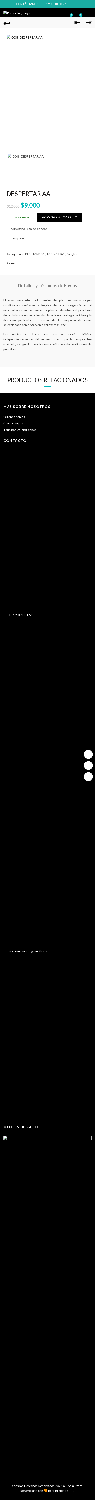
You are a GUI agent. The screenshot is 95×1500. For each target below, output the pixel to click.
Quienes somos (14, 417)
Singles (72, 254)
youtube (88, 776)
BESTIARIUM (34, 254)
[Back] (6, 22)
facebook (88, 765)
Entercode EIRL (64, 1490)
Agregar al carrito (59, 217)
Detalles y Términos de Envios (47, 285)
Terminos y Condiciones (19, 430)
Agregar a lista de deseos (29, 229)
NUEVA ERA (55, 254)
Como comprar (13, 423)
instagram (88, 754)
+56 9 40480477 (19, 615)
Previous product (77, 22)
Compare (17, 238)
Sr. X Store (75, 1486)
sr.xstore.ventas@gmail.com (27, 951)
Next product (88, 22)
